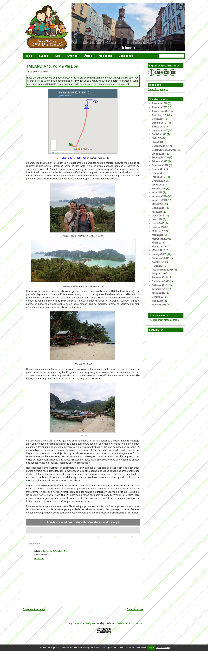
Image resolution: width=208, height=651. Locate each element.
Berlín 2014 (157, 119)
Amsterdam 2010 (161, 111)
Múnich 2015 (158, 250)
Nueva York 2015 (160, 258)
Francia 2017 (158, 177)
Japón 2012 (158, 215)
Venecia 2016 (159, 297)
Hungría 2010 (159, 188)
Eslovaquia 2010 (160, 157)
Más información (163, 647)
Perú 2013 (157, 266)
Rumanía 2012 (159, 277)
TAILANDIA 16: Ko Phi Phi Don (52, 66)
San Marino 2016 (160, 281)
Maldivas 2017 (159, 231)
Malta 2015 (157, 235)
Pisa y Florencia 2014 (162, 269)
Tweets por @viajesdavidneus (163, 320)
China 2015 (157, 142)
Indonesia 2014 (160, 196)
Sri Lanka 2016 (159, 285)
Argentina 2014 (160, 115)
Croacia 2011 (158, 153)
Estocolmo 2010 (160, 165)
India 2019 (157, 192)
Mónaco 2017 (159, 246)
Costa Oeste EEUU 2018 (164, 150)
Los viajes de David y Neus (84, 623)
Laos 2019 (157, 219)
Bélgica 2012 (158, 126)
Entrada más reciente (34, 609)
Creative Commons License (129, 623)
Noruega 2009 (159, 254)
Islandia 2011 (158, 208)
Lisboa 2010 (158, 223)
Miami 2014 (158, 242)
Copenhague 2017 (161, 146)
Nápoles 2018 (159, 262)
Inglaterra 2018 (160, 200)
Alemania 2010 (160, 103)
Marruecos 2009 (160, 238)
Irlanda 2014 (158, 204)
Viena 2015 (157, 300)
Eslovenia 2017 (159, 161)
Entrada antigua (135, 609)
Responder (39, 558)
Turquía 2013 (158, 293)
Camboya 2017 (160, 130)
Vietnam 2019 (159, 304)
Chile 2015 (157, 138)
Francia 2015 (158, 173)
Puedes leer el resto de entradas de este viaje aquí (83, 522)
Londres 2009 (159, 227)
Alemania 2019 (160, 107)
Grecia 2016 (158, 184)
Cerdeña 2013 (159, 134)
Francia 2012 (158, 169)
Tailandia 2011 (159, 289)
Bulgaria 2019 (159, 122)
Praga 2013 (158, 273)
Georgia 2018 (159, 180)
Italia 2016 (157, 211)
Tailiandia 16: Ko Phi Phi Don (73, 158)
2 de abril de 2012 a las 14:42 (54, 551)
